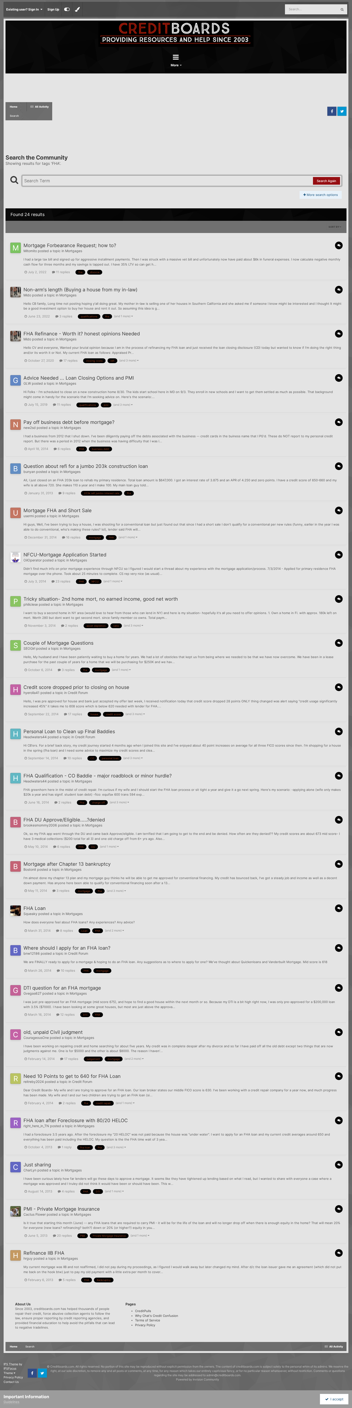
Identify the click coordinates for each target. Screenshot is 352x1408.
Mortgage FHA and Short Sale (57, 510)
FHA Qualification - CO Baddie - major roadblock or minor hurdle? (97, 776)
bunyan (29, 472)
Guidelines (11, 1402)
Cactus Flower (34, 1214)
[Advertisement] (189, 111)
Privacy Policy (145, 1325)
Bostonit (29, 869)
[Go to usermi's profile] (15, 513)
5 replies (69, 1280)
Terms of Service (147, 1320)
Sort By (334, 226)
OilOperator (32, 560)
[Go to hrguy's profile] (15, 1255)
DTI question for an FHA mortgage (62, 988)
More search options (322, 195)
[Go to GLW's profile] (15, 380)
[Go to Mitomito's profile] (15, 248)
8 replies (66, 930)
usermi (28, 516)
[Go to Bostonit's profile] (15, 866)
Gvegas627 (32, 993)
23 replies (62, 581)
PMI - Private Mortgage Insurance (61, 1209)
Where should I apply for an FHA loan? (66, 948)
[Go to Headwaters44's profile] (15, 734)
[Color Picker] (77, 9)
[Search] (342, 9)
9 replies (68, 493)
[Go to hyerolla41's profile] (15, 689)
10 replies (74, 758)
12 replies (67, 1014)
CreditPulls (143, 1311)
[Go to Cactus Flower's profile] (15, 1211)
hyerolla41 (31, 693)
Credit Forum (78, 693)
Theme (9, 1373)
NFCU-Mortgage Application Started (64, 555)
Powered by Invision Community (197, 1379)
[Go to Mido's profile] (15, 292)
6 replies (64, 449)
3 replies (65, 316)
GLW (27, 383)
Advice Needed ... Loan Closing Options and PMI (78, 378)
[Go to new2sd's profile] (15, 424)
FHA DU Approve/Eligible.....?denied (64, 820)
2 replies (71, 625)
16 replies (72, 537)
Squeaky (30, 914)
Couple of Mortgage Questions (58, 643)
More (175, 65)
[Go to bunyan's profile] (15, 468)
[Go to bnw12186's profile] (15, 950)
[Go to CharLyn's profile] (15, 1167)
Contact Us (11, 1382)
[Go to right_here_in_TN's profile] (15, 1123)
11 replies (62, 272)
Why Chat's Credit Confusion (156, 1316)
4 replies (68, 1191)
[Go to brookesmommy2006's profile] (15, 822)
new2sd (29, 428)
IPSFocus (10, 1368)
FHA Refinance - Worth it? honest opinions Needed (81, 334)
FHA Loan (34, 908)
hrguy (28, 1258)
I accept (336, 1399)
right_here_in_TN (36, 1126)
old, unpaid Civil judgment (53, 1032)
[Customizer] (67, 9)
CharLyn (29, 1170)
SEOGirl (29, 648)
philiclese (30, 604)
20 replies (64, 1235)
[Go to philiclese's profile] (15, 601)
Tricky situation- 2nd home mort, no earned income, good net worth (100, 599)
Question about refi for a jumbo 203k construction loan (85, 466)
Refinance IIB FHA (43, 1253)
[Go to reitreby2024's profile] (15, 1078)
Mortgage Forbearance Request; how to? (69, 245)
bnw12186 (31, 953)
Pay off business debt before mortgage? (68, 422)
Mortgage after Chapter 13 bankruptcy (67, 864)
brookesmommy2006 (40, 825)
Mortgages (73, 251)
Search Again (326, 181)
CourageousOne (36, 1038)
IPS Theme (11, 1364)
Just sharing (37, 1165)
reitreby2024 (33, 1082)
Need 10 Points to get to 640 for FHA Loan (72, 1076)
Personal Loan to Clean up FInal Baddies (69, 731)
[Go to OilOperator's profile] (15, 557)
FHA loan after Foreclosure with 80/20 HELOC (75, 1120)
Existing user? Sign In (23, 9)
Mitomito (30, 251)
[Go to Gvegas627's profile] (15, 990)
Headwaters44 (35, 737)
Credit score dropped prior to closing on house (76, 687)
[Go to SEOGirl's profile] (15, 645)
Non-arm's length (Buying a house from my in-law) (80, 290)
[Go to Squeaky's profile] (15, 910)
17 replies (70, 360)
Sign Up (53, 9)
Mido (27, 295)
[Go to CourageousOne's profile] (15, 1034)
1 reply (66, 1147)
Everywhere (323, 9)
